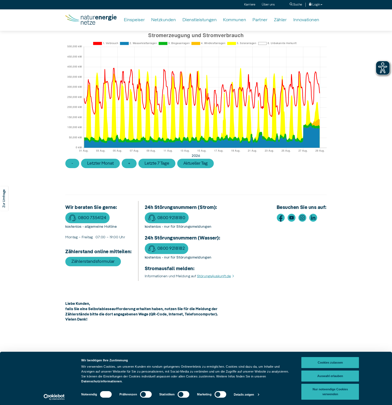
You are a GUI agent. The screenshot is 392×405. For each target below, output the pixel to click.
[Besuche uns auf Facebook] (281, 218)
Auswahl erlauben (330, 376)
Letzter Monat (100, 163)
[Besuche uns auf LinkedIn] (313, 218)
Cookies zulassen (330, 362)
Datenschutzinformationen (101, 381)
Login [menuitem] (316, 4)
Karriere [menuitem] (249, 4)
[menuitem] (134, 20)
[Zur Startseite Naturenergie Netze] (91, 20)
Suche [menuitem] (297, 4)
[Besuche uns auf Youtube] (291, 218)
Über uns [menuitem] (268, 4)
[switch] (146, 394)
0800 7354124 (92, 218)
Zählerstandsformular (93, 261)
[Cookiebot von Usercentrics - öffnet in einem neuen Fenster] (54, 397)
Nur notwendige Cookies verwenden (330, 391)
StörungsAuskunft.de (214, 276)
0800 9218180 (171, 218)
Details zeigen (244, 394)
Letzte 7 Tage (157, 163)
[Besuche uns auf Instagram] (302, 218)
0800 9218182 (171, 248)
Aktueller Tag (195, 163)
